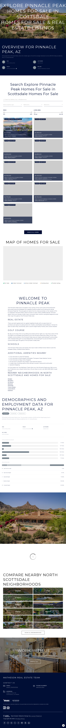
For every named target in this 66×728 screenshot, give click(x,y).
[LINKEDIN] (11, 723)
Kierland (10, 383)
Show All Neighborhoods (33, 632)
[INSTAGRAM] (8, 723)
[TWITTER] (18, 723)
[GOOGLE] (25, 723)
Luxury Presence (36, 716)
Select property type (8, 104)
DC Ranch (11, 382)
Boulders (10, 380)
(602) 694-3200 (40, 687)
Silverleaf (10, 385)
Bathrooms (26, 104)
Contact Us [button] (34, 661)
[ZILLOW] (29, 723)
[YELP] (15, 723)
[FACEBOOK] (4, 723)
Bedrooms (46, 104)
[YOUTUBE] (22, 723)
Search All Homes (33, 232)
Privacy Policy (20, 718)
